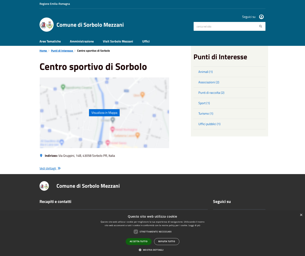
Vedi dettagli (48, 168)
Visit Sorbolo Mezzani (118, 41)
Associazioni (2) (208, 82)
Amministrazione (82, 41)
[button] (152, 250)
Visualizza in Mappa (104, 112)
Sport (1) (204, 103)
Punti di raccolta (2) (211, 92)
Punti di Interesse (62, 50)
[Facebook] (261, 17)
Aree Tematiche (50, 41)
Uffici (146, 41)
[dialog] (152, 233)
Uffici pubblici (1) (209, 124)
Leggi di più (194, 225)
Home (43, 50)
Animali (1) (205, 71)
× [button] (301, 215)
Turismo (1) (205, 113)
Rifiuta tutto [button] (166, 241)
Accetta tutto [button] (139, 241)
